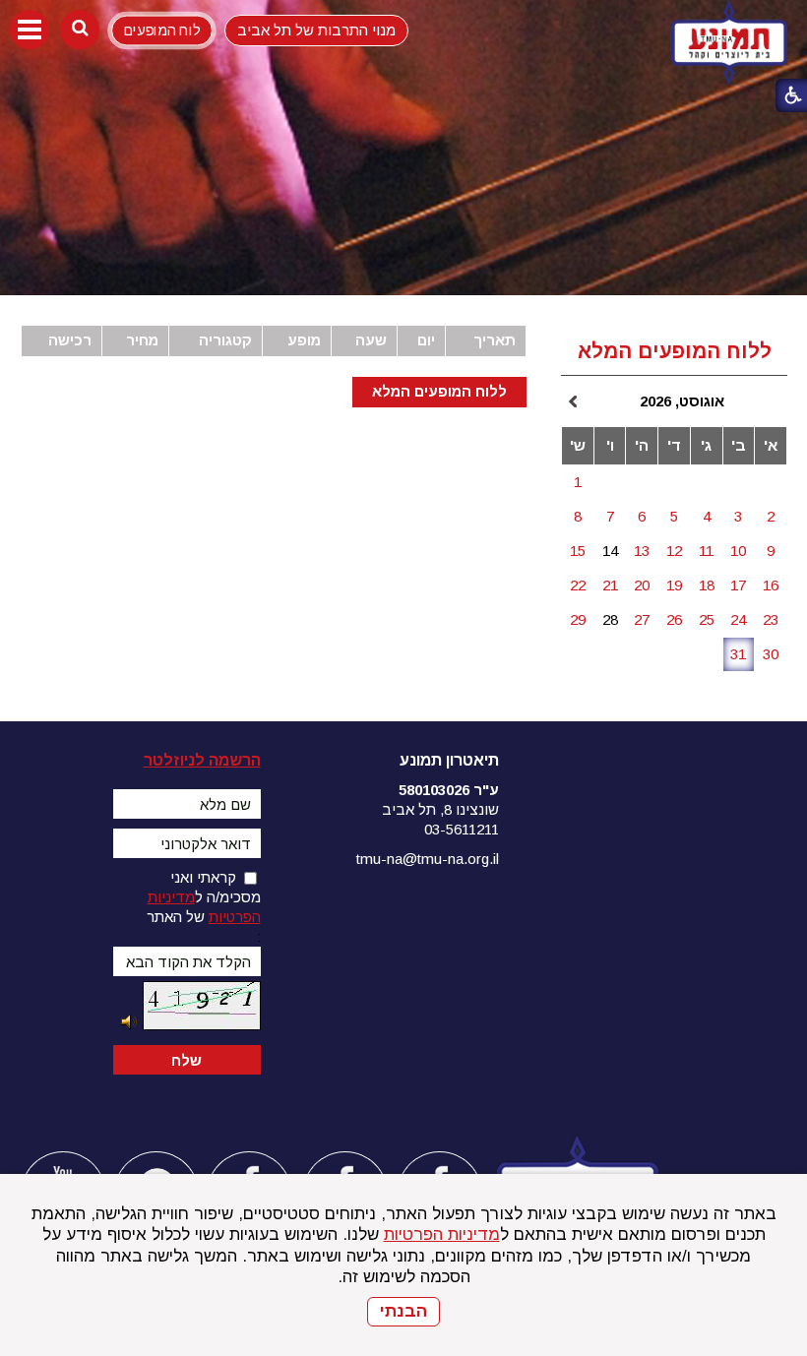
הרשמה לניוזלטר (202, 760)
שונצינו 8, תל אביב (440, 809)
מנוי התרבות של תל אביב (316, 30)
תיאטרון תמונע (449, 760)
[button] (29, 29)
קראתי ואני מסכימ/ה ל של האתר (204, 897)
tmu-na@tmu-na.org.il (427, 858)
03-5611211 (461, 829)
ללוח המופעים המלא (439, 391)
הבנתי (403, 1311)
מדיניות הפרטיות (442, 1234)
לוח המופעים (161, 30)
